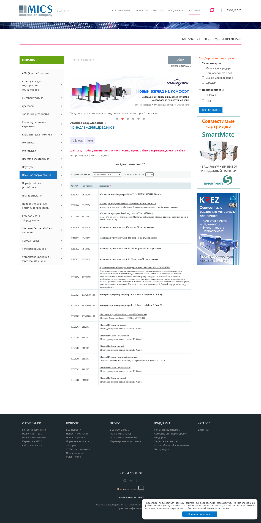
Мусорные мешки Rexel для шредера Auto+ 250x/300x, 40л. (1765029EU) (135, 267)
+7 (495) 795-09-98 (130, 473)
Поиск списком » (181, 66)
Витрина (203, 429)
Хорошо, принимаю (199, 514)
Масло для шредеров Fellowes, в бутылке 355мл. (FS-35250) (128, 203)
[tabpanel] (131, 95)
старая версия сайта (131, 497)
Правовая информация (130, 508)
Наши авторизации (34, 437)
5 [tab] (138, 119)
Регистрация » (100, 155)
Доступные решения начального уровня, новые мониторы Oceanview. (113, 113)
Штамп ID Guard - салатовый (114, 335)
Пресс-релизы (75, 453)
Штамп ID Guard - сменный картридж (119, 357)
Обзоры (71, 445)
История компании (34, 429)
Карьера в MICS (32, 441)
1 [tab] (117, 119)
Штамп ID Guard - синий (112, 346)
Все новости (73, 429)
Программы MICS (120, 433)
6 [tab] (144, 119)
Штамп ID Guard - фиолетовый (115, 367)
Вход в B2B (234, 10)
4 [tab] (133, 119)
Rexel (90, 141)
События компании (78, 449)
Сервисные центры (166, 441)
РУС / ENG (63, 11)
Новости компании (77, 433)
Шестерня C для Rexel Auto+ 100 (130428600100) (123, 314)
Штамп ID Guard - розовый (113, 325)
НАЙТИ (180, 59)
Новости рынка (75, 437)
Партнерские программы (125, 441)
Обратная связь (32, 445)
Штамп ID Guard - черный (113, 378)
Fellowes (77, 141)
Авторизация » (79, 155)
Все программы (119, 429)
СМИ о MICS (73, 457)
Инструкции (161, 449)
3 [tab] (128, 119)
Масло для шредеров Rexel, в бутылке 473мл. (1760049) (126, 213)
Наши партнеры (32, 433)
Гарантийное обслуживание (171, 445)
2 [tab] (122, 119)
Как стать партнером (167, 429)
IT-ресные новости (77, 441)
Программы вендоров (123, 437)
